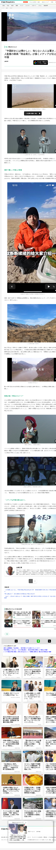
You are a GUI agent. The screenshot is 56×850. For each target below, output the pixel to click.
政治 (4, 5)
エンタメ (28, 5)
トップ (2, 8)
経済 (12, 5)
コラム (39, 5)
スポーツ (34, 5)
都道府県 (46, 5)
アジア (11, 8)
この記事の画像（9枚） (32, 113)
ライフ (21, 5)
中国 (7, 634)
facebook (27, 641)
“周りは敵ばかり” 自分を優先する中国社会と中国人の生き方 (19, 593)
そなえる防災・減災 (34, 2)
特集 (52, 2)
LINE (38, 641)
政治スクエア (45, 2)
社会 (8, 5)
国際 (17, 5)
